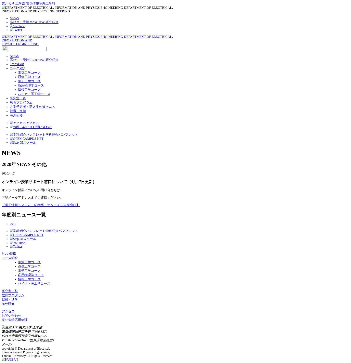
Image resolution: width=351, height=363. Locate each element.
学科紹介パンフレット (62, 134)
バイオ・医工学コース (34, 94)
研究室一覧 (18, 98)
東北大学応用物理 (15, 320)
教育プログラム (21, 102)
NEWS (14, 18)
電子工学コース (29, 81)
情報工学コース (29, 89)
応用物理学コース (31, 85)
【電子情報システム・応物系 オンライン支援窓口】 (41, 205)
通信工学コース (29, 77)
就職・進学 (18, 111)
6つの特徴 (17, 64)
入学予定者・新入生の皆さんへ (32, 106)
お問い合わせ (42, 127)
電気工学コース (29, 72)
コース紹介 (18, 68)
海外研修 (16, 115)
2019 (13, 223)
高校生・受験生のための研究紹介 (34, 22)
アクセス (32, 123)
